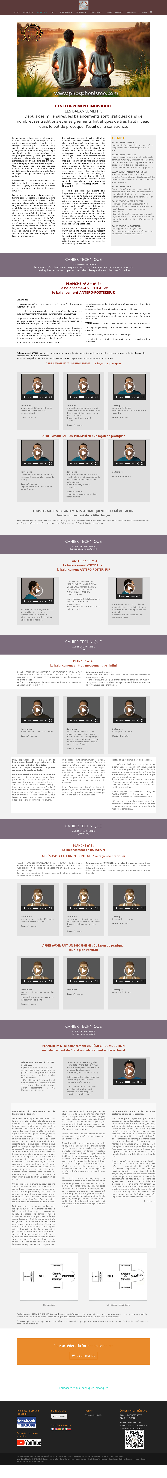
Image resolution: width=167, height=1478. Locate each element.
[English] (56, 1429)
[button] (37, 386)
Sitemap (118, 1456)
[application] (37, 387)
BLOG (109, 12)
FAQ (52, 12)
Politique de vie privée (48, 1459)
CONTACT (119, 12)
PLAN (144, 12)
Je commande (85, 1355)
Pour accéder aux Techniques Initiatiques (83, 1388)
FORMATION (65, 12)
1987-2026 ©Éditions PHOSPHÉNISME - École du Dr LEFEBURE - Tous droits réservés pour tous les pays (58, 1456)
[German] (69, 1429)
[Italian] (66, 1429)
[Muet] (46, 397)
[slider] (35, 397)
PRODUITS (80, 12)
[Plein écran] (50, 397)
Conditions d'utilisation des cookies (124, 1459)
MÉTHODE (41, 12)
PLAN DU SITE (107, 1456)
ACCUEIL (16, 12)
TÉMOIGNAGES (95, 12)
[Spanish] (59, 1429)
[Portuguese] (62, 1429)
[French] (52, 1429)
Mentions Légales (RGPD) (27, 1459)
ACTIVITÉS (27, 12)
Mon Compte (131, 12)
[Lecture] (24, 397)
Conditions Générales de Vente (73, 1459)
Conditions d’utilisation (97, 1459)
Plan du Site (60, 1416)
